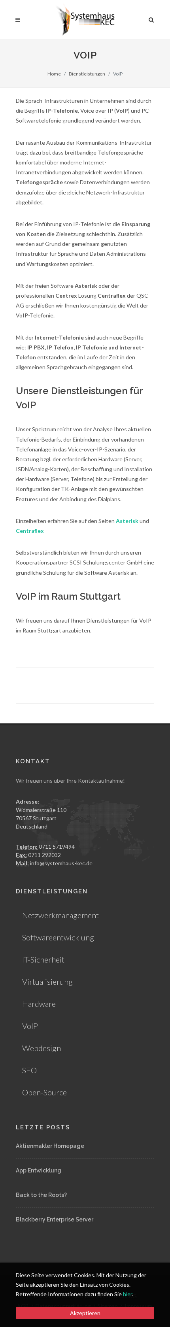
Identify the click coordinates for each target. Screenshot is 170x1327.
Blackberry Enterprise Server (54, 1219)
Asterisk (127, 520)
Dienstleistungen (87, 74)
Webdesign (41, 1048)
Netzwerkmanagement (60, 915)
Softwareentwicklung (58, 937)
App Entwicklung (38, 1170)
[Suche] (151, 18)
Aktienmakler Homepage (50, 1146)
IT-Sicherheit (43, 959)
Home (54, 74)
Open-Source (44, 1092)
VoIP (30, 1026)
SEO (29, 1070)
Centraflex (30, 530)
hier (127, 1294)
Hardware (39, 1003)
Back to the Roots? (41, 1195)
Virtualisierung (47, 981)
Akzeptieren (85, 1313)
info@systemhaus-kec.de (61, 863)
